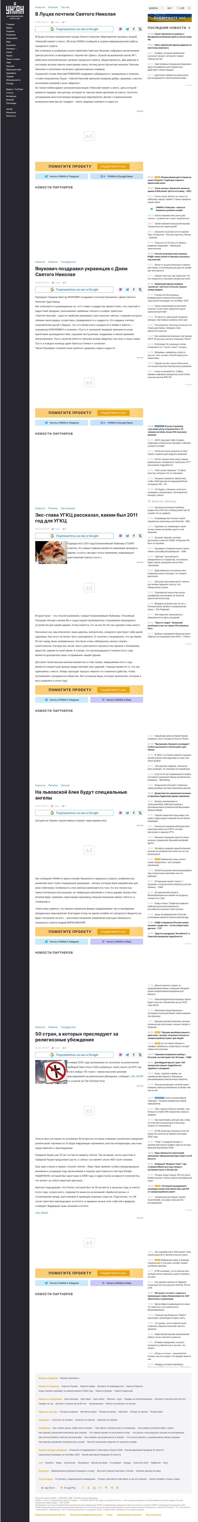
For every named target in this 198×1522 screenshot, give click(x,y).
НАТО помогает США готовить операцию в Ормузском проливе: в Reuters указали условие (169, 443)
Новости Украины (49, 1386)
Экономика (11, 38)
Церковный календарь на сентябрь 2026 (59, 1454)
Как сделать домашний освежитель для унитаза (63, 1432)
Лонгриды (11, 103)
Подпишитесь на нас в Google (77, 29)
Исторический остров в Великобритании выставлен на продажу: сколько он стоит (168, 895)
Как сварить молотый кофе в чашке (156, 1428)
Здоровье (11, 73)
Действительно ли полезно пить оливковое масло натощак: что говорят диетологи (167, 573)
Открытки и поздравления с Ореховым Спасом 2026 (95, 1450)
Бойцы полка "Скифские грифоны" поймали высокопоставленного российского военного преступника (168, 906)
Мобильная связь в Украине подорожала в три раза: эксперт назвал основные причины (168, 1263)
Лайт (8, 62)
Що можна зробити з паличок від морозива (60, 1437)
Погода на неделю (69, 1411)
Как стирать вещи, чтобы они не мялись (72, 1428)
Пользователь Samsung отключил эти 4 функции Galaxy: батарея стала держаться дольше (170, 328)
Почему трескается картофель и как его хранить (122, 1479)
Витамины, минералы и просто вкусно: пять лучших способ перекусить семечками (168, 355)
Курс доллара (71, 1399)
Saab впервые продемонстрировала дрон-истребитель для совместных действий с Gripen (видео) (169, 67)
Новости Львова (70, 1386)
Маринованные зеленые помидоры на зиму (73, 1471)
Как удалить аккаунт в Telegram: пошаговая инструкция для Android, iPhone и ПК (169, 1285)
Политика (11, 35)
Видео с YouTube (14, 89)
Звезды (127, 1462)
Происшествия (13, 69)
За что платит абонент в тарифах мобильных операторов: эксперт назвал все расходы (168, 1046)
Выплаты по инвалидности (110, 1386)
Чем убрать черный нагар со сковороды (115, 1428)
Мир (8, 42)
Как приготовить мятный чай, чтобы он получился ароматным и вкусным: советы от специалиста (169, 1123)
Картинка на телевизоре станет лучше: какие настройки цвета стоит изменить (167, 529)
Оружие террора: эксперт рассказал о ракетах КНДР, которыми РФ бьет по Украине (168, 540)
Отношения (115, 1462)
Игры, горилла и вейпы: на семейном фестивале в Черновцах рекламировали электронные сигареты (167, 1076)
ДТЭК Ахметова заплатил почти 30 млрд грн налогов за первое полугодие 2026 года (168, 1134)
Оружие (10, 66)
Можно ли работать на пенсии (121, 1403)
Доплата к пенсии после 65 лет (170, 1399)
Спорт (9, 52)
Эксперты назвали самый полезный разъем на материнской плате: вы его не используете (169, 851)
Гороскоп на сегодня (62, 1420)
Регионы (10, 49)
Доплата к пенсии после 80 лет (71, 1403)
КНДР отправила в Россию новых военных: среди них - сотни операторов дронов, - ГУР (168, 925)
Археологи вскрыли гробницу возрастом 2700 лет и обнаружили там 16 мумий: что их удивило (169, 510)
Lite (41, 1462)
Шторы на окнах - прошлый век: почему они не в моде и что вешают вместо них (169, 1356)
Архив (9, 109)
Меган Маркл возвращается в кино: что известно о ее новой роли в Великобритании (169, 1307)
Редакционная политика (129, 1514)
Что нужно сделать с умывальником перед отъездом (153, 1437)
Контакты (11, 116)
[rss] (117, 1487)
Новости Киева (87, 1386)
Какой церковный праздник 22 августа (101, 1454)
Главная (10, 24)
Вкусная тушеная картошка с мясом (115, 1471)
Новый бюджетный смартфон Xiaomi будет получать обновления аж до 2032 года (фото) (169, 1002)
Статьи (9, 93)
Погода (9, 83)
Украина (10, 31)
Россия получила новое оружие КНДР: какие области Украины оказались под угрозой (169, 256)
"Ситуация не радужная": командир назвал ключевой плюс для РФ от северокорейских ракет (168, 1189)
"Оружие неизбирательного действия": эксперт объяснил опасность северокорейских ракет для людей (169, 1035)
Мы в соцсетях (153, 1514)
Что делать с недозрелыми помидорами (75, 1479)
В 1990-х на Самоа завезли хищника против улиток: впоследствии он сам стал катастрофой (169, 758)
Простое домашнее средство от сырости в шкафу (112, 1442)
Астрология (69, 1462)
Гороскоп (44, 1419)
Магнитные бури (88, 1411)
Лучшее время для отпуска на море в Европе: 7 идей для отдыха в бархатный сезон (169, 180)
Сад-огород (45, 1479)
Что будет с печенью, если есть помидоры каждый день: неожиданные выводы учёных (167, 492)
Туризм (10, 76)
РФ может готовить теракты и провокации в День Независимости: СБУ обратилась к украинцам (168, 1296)
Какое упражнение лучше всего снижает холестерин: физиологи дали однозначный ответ (167, 309)
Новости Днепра (104, 1391)
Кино (165, 1462)
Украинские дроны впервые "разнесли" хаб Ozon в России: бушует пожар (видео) (167, 287)
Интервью (11, 96)
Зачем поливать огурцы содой (164, 1479)
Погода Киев (156, 1411)
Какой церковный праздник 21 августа (144, 1450)
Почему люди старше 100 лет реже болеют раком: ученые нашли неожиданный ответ (170, 1178)
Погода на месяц (107, 1411)
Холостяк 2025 (140, 1462)
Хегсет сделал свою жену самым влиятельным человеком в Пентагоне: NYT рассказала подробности (169, 462)
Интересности (13, 80)
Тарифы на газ (46, 1403)
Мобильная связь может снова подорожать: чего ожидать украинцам (167, 862)
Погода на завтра (139, 1411)
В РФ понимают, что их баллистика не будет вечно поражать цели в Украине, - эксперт (169, 1274)
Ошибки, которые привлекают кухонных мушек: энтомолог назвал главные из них (166, 56)
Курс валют (99, 1399)
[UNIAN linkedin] (94, 1487)
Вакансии (11, 112)
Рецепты (49, 1462)
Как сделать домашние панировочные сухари (62, 1442)
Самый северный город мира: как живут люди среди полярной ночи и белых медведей (169, 818)
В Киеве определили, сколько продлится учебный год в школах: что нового (166, 1345)
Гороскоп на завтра (85, 1420)
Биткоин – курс (114, 1399)
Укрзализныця (96, 1403)
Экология (11, 45)
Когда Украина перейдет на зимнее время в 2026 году (66, 1391)
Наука (9, 55)
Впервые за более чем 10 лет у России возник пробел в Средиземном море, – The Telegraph (167, 606)
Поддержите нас (170, 18)
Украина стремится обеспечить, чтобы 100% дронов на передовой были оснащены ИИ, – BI (167, 481)
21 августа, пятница (162, 501)
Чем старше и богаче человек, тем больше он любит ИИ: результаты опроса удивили (168, 1112)
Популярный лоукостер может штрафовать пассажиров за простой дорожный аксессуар (166, 595)
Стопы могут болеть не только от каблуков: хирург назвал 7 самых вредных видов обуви (169, 199)
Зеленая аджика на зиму (148, 1471)
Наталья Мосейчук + (70, 1378)
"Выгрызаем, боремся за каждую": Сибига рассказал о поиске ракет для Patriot (169, 747)
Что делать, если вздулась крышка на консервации (158, 1432)
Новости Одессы (134, 1386)
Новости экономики (50, 1399)
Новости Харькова (123, 1391)
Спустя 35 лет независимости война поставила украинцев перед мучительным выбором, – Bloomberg (169, 777)
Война (9, 28)
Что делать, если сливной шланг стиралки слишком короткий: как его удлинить (167, 1326)
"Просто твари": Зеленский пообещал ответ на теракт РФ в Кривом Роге (168, 625)
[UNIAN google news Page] (100, 1487)
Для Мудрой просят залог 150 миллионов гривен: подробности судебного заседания (166, 1065)
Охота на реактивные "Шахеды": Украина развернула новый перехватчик (167, 1101)
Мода (58, 1462)
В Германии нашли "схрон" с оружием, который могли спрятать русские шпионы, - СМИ (169, 884)
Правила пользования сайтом (50, 1514)
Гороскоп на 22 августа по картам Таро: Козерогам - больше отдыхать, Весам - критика (169, 234)
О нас (109, 1514)
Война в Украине (48, 1378)
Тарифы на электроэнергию (138, 1399)
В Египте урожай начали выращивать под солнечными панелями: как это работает (170, 873)
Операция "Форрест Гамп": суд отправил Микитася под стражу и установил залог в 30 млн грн (167, 1167)
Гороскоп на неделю (107, 1420)
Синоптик (123, 1411)
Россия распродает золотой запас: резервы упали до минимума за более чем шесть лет (169, 1087)
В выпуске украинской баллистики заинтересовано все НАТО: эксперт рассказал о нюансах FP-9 (168, 829)
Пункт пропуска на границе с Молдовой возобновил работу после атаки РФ (170, 37)
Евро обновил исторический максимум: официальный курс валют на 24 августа (170, 1156)
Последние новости (167, 28)
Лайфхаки (44, 1428)
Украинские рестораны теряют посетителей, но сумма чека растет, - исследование (167, 1200)
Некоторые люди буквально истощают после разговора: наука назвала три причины (169, 1013)
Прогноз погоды (48, 1411)
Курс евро (86, 1399)
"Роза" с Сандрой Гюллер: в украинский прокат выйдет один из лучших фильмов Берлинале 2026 (169, 1145)
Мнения (10, 100)
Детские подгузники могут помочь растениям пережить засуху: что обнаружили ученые (168, 584)
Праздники (83, 1462)
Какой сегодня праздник (53, 1450)
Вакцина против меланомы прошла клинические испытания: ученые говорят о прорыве (169, 1024)
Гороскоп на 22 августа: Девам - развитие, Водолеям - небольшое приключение (167, 245)
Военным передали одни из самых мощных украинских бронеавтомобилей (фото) (168, 840)
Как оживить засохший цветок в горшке (104, 1437)
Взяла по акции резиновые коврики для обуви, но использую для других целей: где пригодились (169, 267)
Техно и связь (13, 59)
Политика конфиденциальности (86, 1514)
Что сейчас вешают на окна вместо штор (109, 1432)
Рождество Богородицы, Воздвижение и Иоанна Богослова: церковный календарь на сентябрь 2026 (168, 298)
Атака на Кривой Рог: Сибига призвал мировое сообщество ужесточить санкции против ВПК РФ (169, 374)
